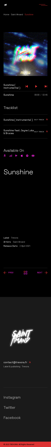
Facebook (12, 417)
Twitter (9, 407)
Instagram (12, 397)
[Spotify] (27, 156)
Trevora (14, 237)
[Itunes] (22, 155)
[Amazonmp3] (5, 155)
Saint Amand (19, 241)
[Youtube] (33, 156)
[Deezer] (10, 156)
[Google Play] (16, 156)
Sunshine (9, 94)
